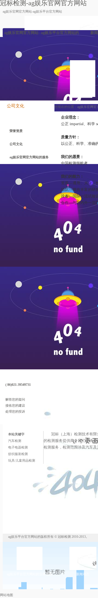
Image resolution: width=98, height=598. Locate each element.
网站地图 (6, 595)
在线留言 (24, 393)
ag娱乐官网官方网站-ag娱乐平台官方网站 (32, 11)
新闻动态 (82, 574)
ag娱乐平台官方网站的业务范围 (60, 34)
